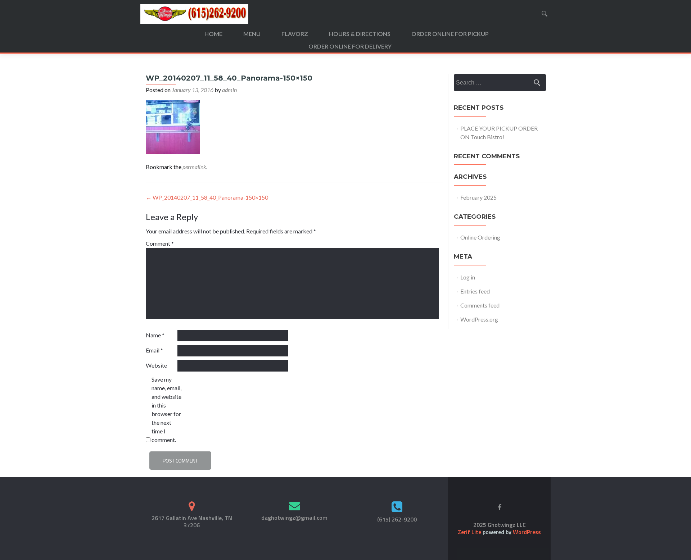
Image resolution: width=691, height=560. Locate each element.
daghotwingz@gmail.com (294, 517)
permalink (194, 166)
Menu (252, 33)
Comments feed (480, 305)
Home (213, 33)
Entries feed (475, 291)
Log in (467, 277)
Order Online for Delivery (350, 46)
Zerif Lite (470, 532)
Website (156, 365)
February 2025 (478, 197)
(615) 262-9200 (397, 519)
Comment (160, 243)
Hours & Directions (359, 33)
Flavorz (294, 33)
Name (155, 335)
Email (154, 350)
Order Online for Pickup (450, 33)
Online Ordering (480, 237)
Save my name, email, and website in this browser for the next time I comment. (166, 409)
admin (229, 89)
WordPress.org (479, 319)
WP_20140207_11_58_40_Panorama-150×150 (207, 197)
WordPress (526, 532)
